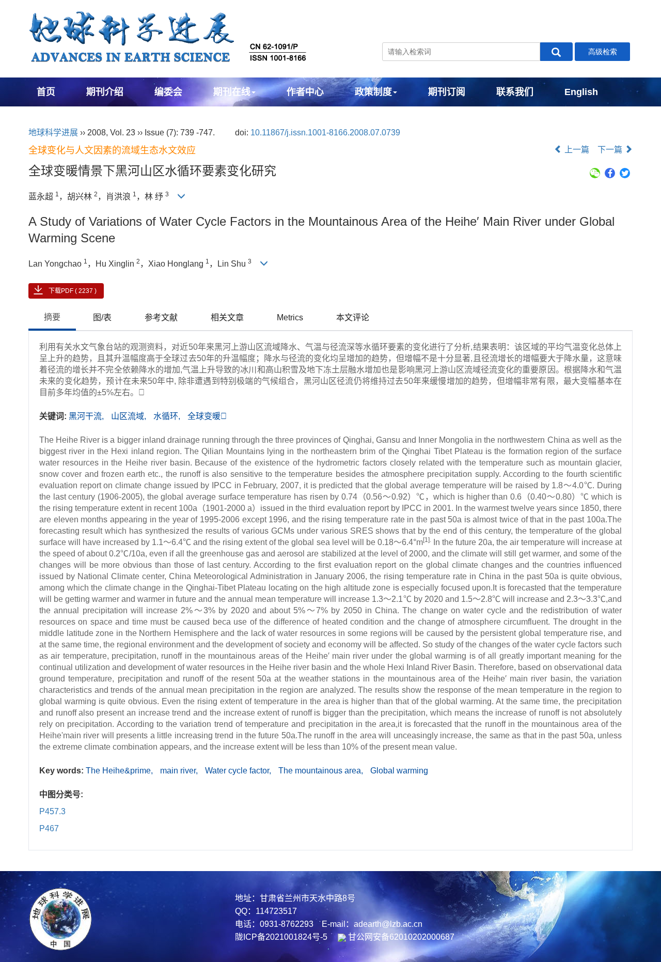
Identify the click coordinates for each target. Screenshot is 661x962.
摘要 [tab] (52, 317)
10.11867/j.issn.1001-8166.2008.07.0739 (325, 132)
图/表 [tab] (102, 317)
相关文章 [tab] (227, 317)
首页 (46, 92)
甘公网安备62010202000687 (400, 937)
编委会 (168, 92)
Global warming (399, 770)
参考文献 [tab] (161, 317)
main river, (180, 770)
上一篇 (575, 149)
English (581, 92)
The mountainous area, (321, 770)
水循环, (167, 416)
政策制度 (373, 92)
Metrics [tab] (290, 317)
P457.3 (52, 811)
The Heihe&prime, (120, 770)
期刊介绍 (104, 92)
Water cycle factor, (239, 770)
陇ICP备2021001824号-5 (281, 937)
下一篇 (610, 149)
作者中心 (305, 92)
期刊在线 (231, 92)
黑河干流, (87, 416)
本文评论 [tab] (352, 317)
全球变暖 (207, 416)
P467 (49, 828)
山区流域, (129, 416)
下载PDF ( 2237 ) (73, 290)
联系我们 (514, 92)
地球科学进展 (53, 132)
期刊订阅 (446, 92)
